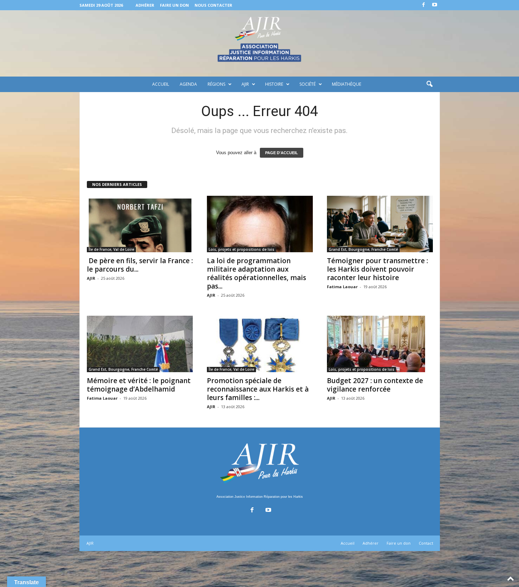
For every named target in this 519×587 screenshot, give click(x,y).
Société (307, 84)
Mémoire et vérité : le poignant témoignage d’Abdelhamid (139, 385)
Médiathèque (346, 84)
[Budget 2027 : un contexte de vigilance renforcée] (380, 344)
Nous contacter (213, 5)
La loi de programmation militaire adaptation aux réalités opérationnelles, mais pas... (256, 273)
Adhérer (145, 5)
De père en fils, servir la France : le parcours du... (140, 265)
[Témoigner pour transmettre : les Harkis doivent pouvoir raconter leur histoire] (380, 224)
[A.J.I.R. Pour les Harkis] (259, 43)
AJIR (245, 84)
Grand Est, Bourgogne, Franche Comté (363, 249)
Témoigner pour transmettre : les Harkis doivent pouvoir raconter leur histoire (377, 269)
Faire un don (174, 5)
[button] (429, 84)
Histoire (274, 84)
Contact (426, 543)
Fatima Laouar (342, 286)
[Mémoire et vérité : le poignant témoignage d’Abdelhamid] (140, 344)
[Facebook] (423, 5)
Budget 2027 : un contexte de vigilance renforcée (375, 385)
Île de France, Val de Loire (111, 249)
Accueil (160, 84)
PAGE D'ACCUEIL (281, 153)
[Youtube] (434, 5)
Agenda (188, 84)
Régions (216, 84)
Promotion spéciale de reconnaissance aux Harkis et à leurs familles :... (258, 389)
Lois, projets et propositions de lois (241, 249)
